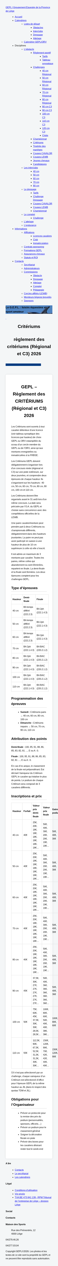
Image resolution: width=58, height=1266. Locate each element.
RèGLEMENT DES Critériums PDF (23, 364)
